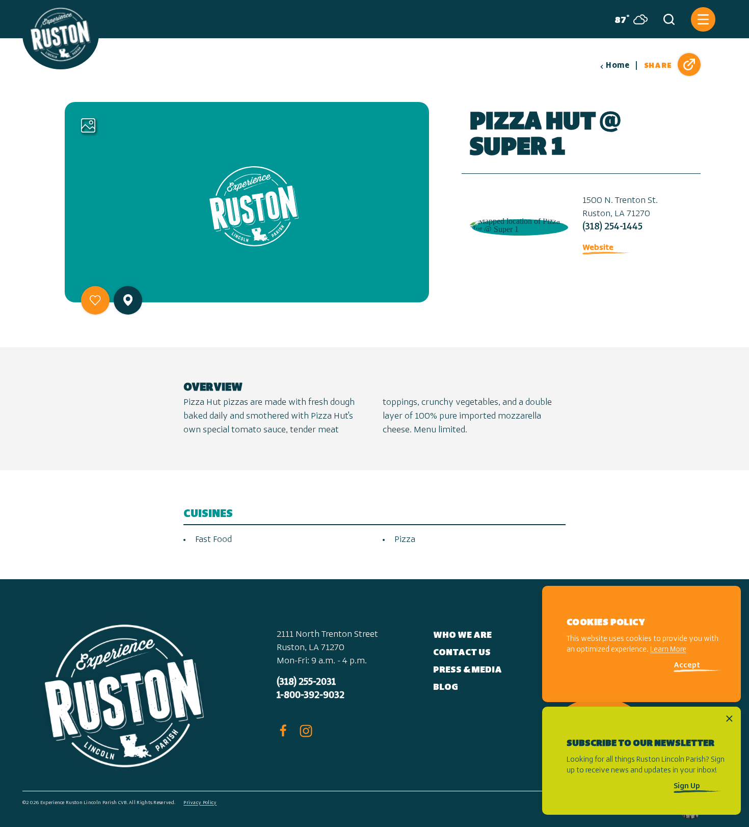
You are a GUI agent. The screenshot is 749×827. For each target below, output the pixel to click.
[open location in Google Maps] (518, 224)
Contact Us (462, 653)
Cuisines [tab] (208, 514)
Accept (687, 666)
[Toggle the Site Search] (669, 19)
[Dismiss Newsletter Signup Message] (729, 719)
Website (597, 248)
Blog (445, 687)
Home (617, 66)
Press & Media (467, 670)
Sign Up (687, 786)
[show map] (127, 300)
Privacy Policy (200, 803)
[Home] (60, 34)
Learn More (668, 650)
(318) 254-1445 (612, 227)
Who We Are (462, 635)
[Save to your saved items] (95, 300)
